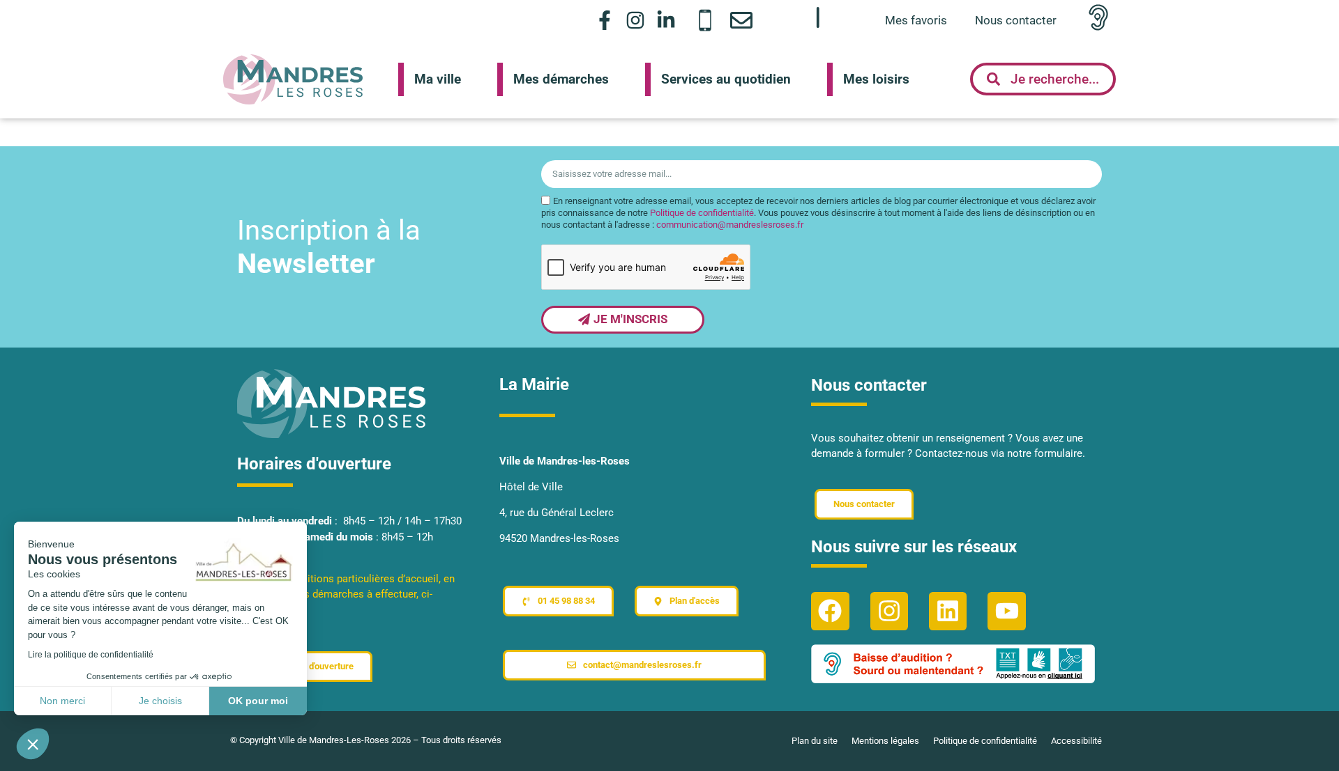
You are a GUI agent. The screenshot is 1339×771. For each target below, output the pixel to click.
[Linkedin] (948, 611)
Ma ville (437, 79)
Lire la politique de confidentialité (90, 655)
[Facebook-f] (604, 19)
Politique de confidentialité (702, 213)
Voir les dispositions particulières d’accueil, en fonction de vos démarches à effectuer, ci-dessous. (346, 594)
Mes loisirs (876, 79)
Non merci (62, 700)
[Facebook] (830, 611)
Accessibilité (1076, 740)
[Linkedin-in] (666, 19)
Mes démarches (561, 79)
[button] (33, 744)
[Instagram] (635, 19)
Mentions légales (885, 740)
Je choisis (160, 700)
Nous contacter (1016, 20)
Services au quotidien (726, 79)
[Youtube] (1006, 611)
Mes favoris (916, 20)
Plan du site (815, 740)
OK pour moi (258, 700)
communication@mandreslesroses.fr (729, 225)
